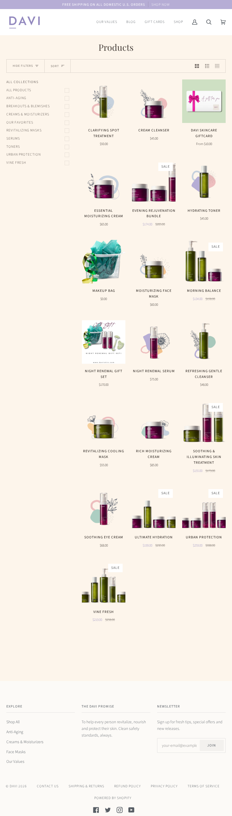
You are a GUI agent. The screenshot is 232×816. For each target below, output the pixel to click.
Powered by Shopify (112, 798)
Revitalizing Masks (24, 130)
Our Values (15, 761)
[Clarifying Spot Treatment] (103, 101)
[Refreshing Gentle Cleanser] (204, 342)
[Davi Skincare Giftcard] (204, 101)
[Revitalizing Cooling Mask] (103, 422)
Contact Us (48, 786)
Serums (13, 138)
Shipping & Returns (86, 786)
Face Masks (16, 752)
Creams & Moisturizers (27, 114)
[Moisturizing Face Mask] (154, 261)
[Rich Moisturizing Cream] (154, 422)
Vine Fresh (16, 162)
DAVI (14, 786)
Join (211, 745)
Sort (55, 66)
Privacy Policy (164, 786)
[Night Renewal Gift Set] (103, 342)
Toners (13, 146)
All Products (18, 90)
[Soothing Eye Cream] (103, 508)
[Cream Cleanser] (154, 101)
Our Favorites (19, 122)
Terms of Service (204, 786)
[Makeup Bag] (103, 261)
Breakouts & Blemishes (28, 106)
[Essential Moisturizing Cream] (103, 181)
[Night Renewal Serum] (154, 342)
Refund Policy (127, 786)
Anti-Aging (16, 98)
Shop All (13, 722)
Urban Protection (23, 154)
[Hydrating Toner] (204, 181)
